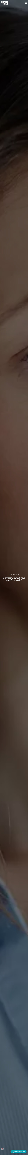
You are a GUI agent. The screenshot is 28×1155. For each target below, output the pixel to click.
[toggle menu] (26, 3)
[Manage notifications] (2, 1149)
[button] (19, 1151)
